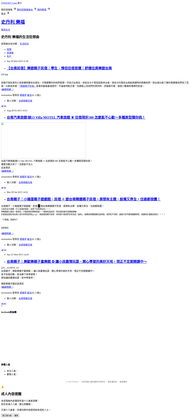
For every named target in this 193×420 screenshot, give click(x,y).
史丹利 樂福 (13, 21)
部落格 (10, 53)
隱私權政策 (112, 382)
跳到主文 (5, 30)
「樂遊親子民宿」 (27, 86)
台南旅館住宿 (25, 101)
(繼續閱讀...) (7, 89)
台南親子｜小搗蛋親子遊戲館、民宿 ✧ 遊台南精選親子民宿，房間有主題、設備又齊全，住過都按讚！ (84, 199)
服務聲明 (123, 382)
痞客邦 (23, 95)
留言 (29, 95)
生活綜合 (24, 44)
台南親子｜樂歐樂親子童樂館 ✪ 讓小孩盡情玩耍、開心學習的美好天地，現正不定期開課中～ (77, 261)
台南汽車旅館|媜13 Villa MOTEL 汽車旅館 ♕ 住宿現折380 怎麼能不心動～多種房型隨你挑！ (76, 117)
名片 (9, 56)
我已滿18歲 (7, 415)
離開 (16, 415)
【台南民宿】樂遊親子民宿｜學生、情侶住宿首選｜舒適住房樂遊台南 (59, 68)
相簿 (9, 49)
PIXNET (75, 382)
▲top (3, 106)
